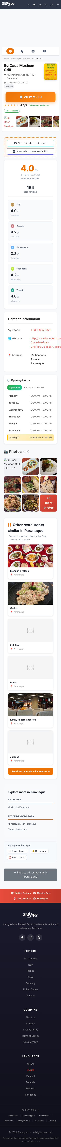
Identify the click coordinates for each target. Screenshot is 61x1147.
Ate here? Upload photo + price (32, 143)
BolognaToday (24, 1120)
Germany (30, 983)
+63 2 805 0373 (41, 330)
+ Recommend (12, 111)
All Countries (30, 958)
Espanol (30, 1076)
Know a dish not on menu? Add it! (32, 151)
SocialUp (52, 1120)
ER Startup (39, 1120)
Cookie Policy (30, 1041)
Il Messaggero (29, 1115)
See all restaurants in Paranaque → (30, 771)
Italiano (30, 1063)
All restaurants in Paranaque (22, 823)
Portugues (30, 1094)
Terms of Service (31, 1035)
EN (34, 4)
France (30, 970)
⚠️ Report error (39, 851)
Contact (30, 1023)
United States (30, 989)
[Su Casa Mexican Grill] (9, 121)
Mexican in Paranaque (19, 807)
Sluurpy (31, 995)
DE (51, 4)
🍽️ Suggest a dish (17, 851)
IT (28, 4)
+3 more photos (49, 502)
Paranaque (16, 58)
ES (40, 4)
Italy (30, 964)
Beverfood (9, 1120)
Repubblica (13, 1115)
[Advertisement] (30, 28)
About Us (30, 1017)
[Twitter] (39, 937)
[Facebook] (22, 937)
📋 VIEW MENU (30, 97)
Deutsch (30, 1088)
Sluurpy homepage (17, 829)
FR (46, 4)
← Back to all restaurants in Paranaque (30, 874)
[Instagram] (30, 937)
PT (57, 4)
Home (6, 58)
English (30, 1069)
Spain (30, 977)
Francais (30, 1082)
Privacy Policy (30, 1029)
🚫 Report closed (17, 857)
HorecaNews (44, 1115)
